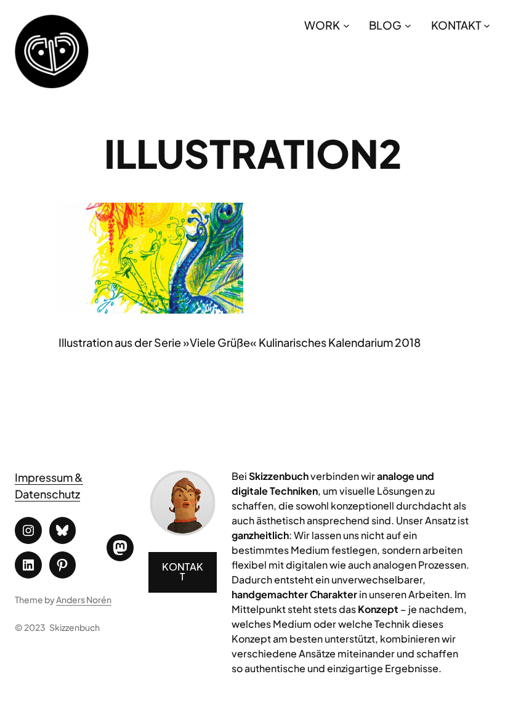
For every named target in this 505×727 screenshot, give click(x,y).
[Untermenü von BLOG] (408, 25)
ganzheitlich (260, 535)
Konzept (378, 609)
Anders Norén (83, 599)
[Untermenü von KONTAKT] (486, 25)
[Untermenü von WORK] (346, 25)
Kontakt (183, 571)
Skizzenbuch (74, 627)
